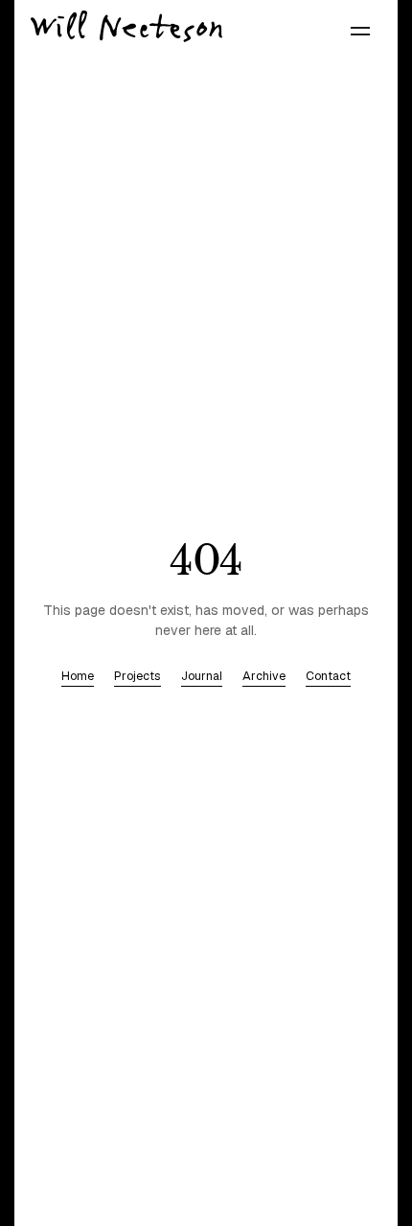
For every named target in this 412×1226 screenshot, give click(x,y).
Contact (328, 676)
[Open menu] (360, 32)
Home (77, 676)
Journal (201, 676)
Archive (264, 676)
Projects (137, 676)
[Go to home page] (126, 26)
